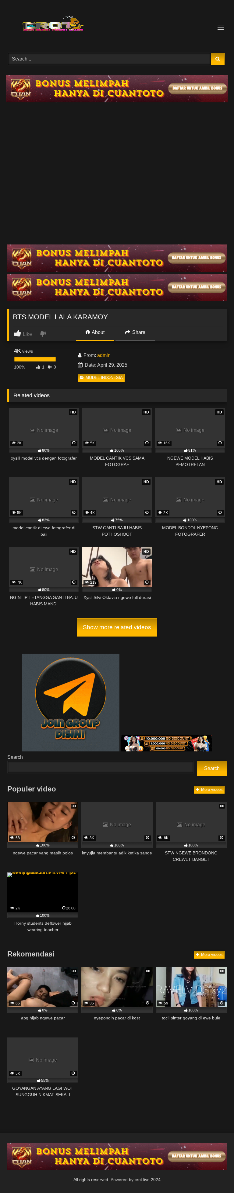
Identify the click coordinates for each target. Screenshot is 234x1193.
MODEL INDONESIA (104, 377)
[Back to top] (215, 1175)
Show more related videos (117, 627)
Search (15, 757)
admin (104, 355)
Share (138, 332)
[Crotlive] (117, 24)
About (98, 332)
